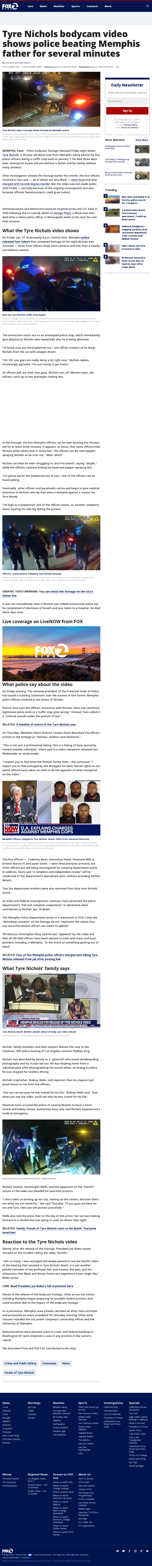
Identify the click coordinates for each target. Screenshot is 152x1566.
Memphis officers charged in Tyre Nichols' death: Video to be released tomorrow (45, 839)
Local (5, 1407)
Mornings (34, 1403)
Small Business (9, 1485)
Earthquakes (59, 1424)
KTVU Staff (83, 1482)
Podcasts (6, 1432)
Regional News (38, 1474)
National (6, 1410)
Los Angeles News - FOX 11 (37, 1480)
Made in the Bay (137, 1423)
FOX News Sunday (11, 1439)
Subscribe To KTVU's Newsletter (88, 1513)
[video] (142, 149)
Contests (32, 1414)
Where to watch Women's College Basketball (61, 1519)
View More (142, 140)
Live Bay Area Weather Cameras (61, 1412)
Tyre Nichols (10, 155)
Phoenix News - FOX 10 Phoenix (38, 1486)
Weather (59, 1403)
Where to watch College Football (61, 1487)
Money (6, 1474)
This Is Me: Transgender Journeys (135, 1440)
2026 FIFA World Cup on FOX (88, 1408)
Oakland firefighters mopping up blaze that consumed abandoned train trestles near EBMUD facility (134, 232)
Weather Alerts (60, 1407)
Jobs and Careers (86, 1485)
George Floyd (62, 213)
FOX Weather (59, 1434)
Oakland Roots (85, 1432)
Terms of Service (129, 127)
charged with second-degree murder (26, 184)
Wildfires (6, 1421)
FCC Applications (86, 1525)
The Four (133, 1413)
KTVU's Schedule (86, 1499)
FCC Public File (85, 1522)
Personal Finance (10, 1478)
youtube (123, 1551)
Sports (82, 1403)
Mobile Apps (84, 1508)
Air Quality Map (60, 1416)
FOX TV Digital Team (10, 67)
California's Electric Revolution (138, 1408)
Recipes (31, 1417)
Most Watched (114, 140)
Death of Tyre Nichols (19, 1372)
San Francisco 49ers (88, 1413)
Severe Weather (60, 1427)
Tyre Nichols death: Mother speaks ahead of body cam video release (39, 1031)
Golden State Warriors (84, 1418)
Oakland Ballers (85, 1436)
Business (6, 1424)
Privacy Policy (130, 124)
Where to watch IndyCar (60, 1503)
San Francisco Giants (88, 1423)
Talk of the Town (137, 1433)
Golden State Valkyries (84, 1428)
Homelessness (111, 1410)
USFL (80, 1453)
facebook (129, 1551)
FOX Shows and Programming (86, 1494)
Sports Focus (135, 1430)
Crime (5, 1414)
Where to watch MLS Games (63, 1533)
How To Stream (86, 1478)
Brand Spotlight (136, 1465)
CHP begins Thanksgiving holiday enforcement (117, 160)
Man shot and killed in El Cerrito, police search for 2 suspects (136, 199)
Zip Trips (32, 1407)
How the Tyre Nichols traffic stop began (23, 314)
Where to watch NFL (63, 1482)
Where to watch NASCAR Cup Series (62, 1497)
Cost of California (112, 1414)
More (108, 6)
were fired (78, 180)
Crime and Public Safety (32, 67)
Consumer (7, 1428)
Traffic (31, 1410)
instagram (135, 1551)
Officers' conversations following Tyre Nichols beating (31, 573)
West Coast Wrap (10, 1435)
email (117, 1551)
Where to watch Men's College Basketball (60, 1511)
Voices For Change (138, 1455)
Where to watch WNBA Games (60, 1527)
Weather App (59, 1431)
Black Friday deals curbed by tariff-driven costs (118, 173)
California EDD (111, 1407)
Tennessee (49, 1363)
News (66, 1363)
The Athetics (84, 1440)
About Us (84, 1474)
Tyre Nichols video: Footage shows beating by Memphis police (35, 130)
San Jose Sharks (86, 1443)
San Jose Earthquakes (84, 1448)
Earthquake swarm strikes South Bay (117, 147)
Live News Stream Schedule (87, 1504)
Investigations (113, 1403)
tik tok (141, 1551)
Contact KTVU (85, 1489)
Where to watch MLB (63, 1492)
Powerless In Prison (113, 1417)
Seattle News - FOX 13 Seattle (37, 1492)
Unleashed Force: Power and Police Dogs (112, 1424)
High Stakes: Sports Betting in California (138, 1418)
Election (6, 1442)
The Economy (9, 1482)
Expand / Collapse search (148, 6)
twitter (147, 1551)
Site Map (82, 1518)
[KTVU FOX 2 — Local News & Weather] (12, 6)
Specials (134, 1403)
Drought (6, 1417)
